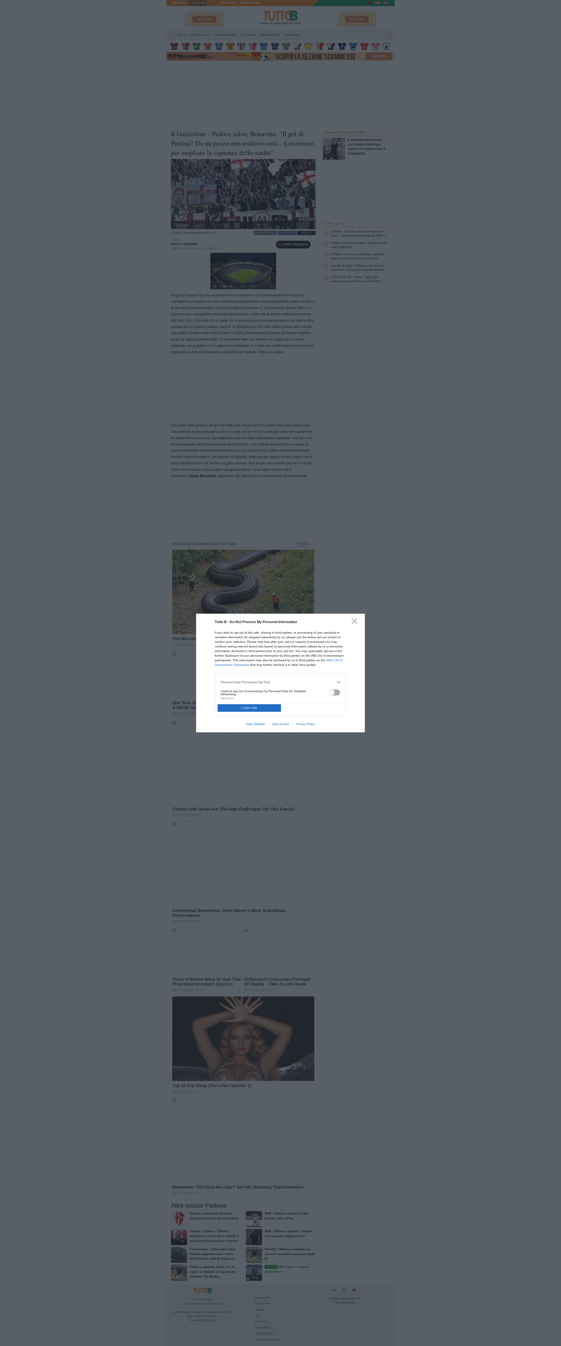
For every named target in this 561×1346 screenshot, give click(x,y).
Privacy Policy (305, 724)
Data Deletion (255, 724)
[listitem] (280, 682)
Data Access (280, 724)
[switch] (334, 692)
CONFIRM (249, 708)
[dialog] (280, 673)
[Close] (356, 623)
